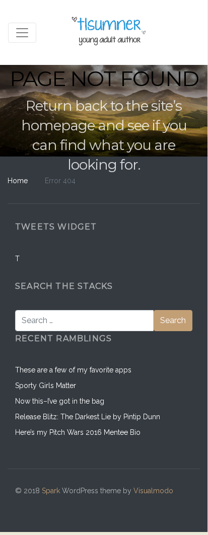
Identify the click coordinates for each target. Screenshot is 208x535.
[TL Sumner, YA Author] (109, 32)
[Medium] (161, 506)
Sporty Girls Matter (45, 385)
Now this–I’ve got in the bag (59, 401)
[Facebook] (118, 506)
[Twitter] (182, 506)
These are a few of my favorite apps (73, 370)
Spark (51, 491)
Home (18, 181)
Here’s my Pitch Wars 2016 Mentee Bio (78, 432)
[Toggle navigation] (22, 33)
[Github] (140, 506)
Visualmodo (153, 491)
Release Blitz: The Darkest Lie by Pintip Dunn (87, 417)
